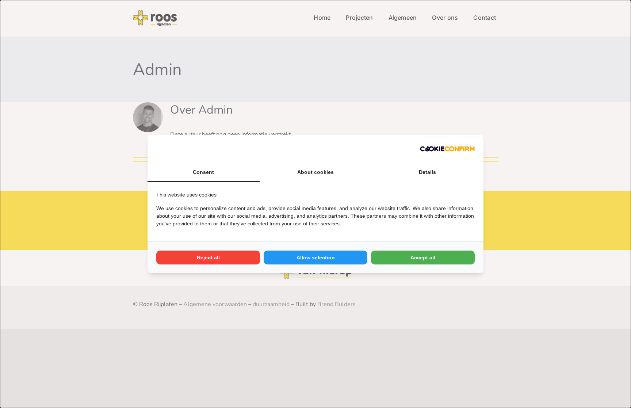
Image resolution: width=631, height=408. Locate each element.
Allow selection (316, 257)
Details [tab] (427, 172)
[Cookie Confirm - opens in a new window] (447, 149)
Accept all (422, 257)
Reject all (208, 257)
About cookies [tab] (315, 172)
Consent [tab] (203, 172)
